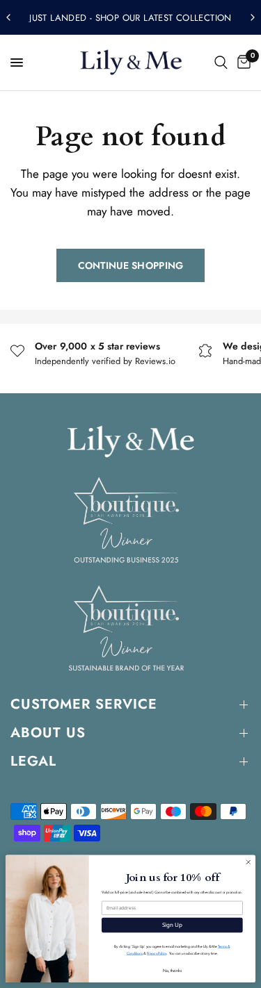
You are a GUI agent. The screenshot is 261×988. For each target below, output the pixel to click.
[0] (241, 62)
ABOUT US (48, 733)
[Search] (220, 62)
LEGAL (33, 761)
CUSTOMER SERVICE (83, 704)
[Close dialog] (248, 862)
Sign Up (172, 925)
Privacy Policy (156, 953)
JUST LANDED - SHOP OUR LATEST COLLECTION (130, 17)
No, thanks (172, 970)
